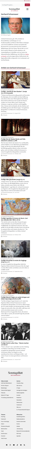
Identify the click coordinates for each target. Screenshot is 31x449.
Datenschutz (19, 402)
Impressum (19, 405)
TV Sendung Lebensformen (7, 397)
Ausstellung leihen (21, 416)
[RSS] (24, 445)
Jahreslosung (20, 429)
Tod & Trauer (4, 438)
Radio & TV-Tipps (5, 395)
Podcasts (3, 393)
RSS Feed (19, 433)
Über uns (19, 407)
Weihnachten (4, 429)
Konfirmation (4, 433)
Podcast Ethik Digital (6, 390)
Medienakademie (21, 419)
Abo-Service (19, 385)
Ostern (2, 424)
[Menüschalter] (27, 9)
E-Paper (18, 388)
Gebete (18, 426)
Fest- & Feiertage (5, 421)
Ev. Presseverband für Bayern (23, 409)
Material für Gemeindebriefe (23, 431)
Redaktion (19, 397)
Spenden (19, 436)
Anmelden (27, 1)
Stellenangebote (20, 393)
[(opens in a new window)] (6, 445)
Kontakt (18, 395)
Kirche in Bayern (5, 385)
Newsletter (19, 400)
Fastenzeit (3, 419)
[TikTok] (17, 445)
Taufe (2, 431)
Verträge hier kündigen (22, 390)
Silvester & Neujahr (5, 426)
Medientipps (4, 388)
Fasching (3, 416)
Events (18, 424)
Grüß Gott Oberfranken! (6, 383)
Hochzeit (3, 436)
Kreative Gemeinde (21, 421)
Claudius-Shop (20, 383)
